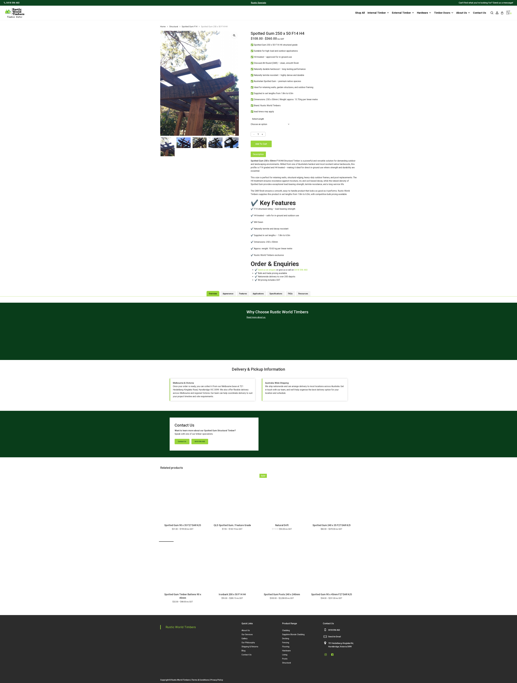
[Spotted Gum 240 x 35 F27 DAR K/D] (331, 496)
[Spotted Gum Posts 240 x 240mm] (282, 565)
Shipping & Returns (250, 646)
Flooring (285, 646)
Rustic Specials (258, 3)
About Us (461, 12)
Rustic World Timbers (181, 627)
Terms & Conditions (200, 680)
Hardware (422, 12)
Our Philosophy (248, 642)
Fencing (285, 642)
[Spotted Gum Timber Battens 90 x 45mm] (183, 565)
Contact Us (479, 12)
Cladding (286, 630)
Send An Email (334, 637)
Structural (173, 26)
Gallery (244, 638)
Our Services (247, 634)
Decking (285, 638)
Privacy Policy (216, 680)
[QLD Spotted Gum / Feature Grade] (232, 496)
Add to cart (261, 144)
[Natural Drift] (282, 496)
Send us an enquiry (267, 270)
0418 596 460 (301, 270)
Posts (284, 659)
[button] (234, 35)
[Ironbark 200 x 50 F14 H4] (232, 565)
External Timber (401, 12)
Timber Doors (442, 12)
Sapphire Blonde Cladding (293, 634)
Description (258, 154)
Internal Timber (377, 12)
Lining (284, 654)
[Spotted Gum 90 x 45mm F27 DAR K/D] (331, 565)
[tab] (258, 154)
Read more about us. (256, 317)
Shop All (360, 12)
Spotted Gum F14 (189, 26)
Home (163, 26)
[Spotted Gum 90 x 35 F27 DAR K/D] (183, 496)
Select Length (258, 119)
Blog (243, 650)
